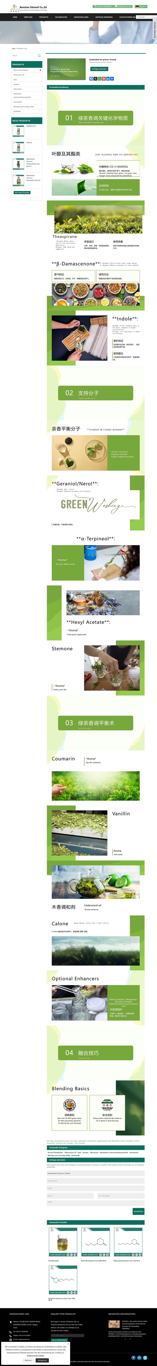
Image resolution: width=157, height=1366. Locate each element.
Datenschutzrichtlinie (35, 1356)
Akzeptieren (42, 1360)
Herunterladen (81, 17)
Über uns (28, 17)
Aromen (16, 84)
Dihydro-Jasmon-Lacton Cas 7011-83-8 (62, 1299)
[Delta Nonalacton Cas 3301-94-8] (95, 1242)
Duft (25, 48)
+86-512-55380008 (22, 1331)
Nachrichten (61, 17)
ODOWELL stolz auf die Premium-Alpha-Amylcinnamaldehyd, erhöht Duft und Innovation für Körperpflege (134, 1324)
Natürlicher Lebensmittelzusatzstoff (22, 95)
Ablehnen (28, 1360)
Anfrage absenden (104, 17)
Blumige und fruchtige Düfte (24, 107)
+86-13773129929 (24, 1335)
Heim (15, 17)
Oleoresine (17, 89)
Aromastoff (17, 102)
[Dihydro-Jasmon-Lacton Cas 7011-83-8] (63, 1280)
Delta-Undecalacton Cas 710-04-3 (127, 1261)
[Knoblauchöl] (63, 1242)
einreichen (138, 1211)
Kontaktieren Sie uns (129, 17)
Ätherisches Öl (19, 75)
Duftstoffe (17, 111)
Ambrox (29, 142)
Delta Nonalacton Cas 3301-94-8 (93, 1261)
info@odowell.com (124, 6)
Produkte (43, 17)
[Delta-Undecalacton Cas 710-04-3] (128, 1242)
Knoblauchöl (54, 1261)
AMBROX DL (31, 126)
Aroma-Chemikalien (21, 70)
